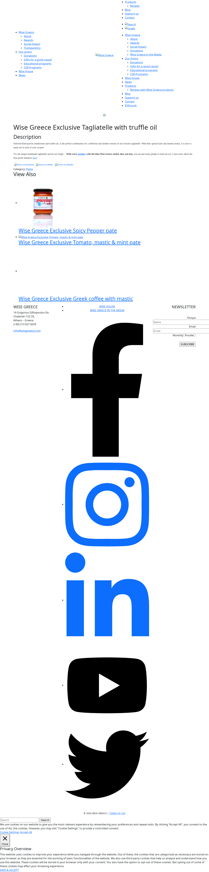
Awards (28, 40)
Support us (132, 13)
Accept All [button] (26, 832)
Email (192, 326)
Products (130, 2)
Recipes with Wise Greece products (152, 90)
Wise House (26, 71)
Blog (127, 10)
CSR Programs (33, 67)
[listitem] (34, 316)
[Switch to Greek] (130, 28)
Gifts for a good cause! (38, 59)
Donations (30, 56)
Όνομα (191, 318)
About (27, 36)
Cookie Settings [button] (9, 832)
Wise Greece (26, 32)
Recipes (135, 6)
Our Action (131, 58)
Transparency (32, 48)
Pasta (29, 169)
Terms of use (117, 813)
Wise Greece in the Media (145, 54)
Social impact (32, 44)
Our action (25, 52)
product (82, 154)
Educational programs (37, 63)
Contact (130, 17)
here (35, 158)
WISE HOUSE (107, 306)
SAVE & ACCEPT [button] (9, 870)
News (22, 75)
